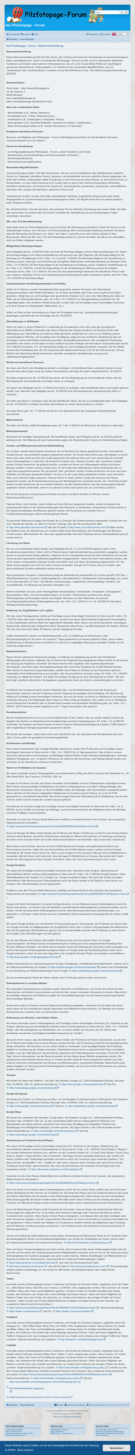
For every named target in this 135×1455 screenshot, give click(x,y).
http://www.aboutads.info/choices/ (26, 527)
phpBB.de (79, 1414)
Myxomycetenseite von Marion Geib (19, 1433)
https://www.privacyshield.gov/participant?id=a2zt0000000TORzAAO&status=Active (52, 1307)
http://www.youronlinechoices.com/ (87, 527)
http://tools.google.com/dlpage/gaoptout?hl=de (33, 957)
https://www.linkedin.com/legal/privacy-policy (56, 1378)
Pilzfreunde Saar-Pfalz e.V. (16, 1435)
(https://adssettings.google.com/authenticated (95, 970)
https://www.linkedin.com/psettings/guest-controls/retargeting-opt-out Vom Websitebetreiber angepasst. (45, 1385)
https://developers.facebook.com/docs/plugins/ (55, 1169)
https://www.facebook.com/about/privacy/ (88, 1242)
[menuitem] (34, 34)
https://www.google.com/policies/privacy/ (82, 1084)
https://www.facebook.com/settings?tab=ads (32, 1262)
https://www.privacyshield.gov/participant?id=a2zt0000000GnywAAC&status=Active (52, 1183)
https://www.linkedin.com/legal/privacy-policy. (82, 1367)
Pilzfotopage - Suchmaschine (62, 1433)
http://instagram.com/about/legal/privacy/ (81, 1339)
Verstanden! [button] (116, 1448)
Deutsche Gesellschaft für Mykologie (109, 1431)
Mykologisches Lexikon (59, 1430)
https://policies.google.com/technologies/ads (73, 967)
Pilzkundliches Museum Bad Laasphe (110, 1433)
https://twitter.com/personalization (73, 1311)
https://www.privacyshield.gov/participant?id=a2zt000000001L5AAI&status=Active (84, 894)
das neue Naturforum (14, 1431)
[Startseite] (55, 14)
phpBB (58, 1411)
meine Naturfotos (57, 1431)
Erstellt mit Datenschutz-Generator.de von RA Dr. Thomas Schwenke (39, 1397)
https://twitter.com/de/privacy (24, 1311)
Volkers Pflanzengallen (14, 1430)
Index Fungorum (102, 1435)
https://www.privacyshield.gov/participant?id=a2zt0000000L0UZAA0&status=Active (65, 1374)
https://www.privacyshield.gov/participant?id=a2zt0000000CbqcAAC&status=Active (52, 826)
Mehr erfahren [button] (25, 1449)
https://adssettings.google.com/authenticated (32, 1088)
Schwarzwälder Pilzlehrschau (107, 1430)
